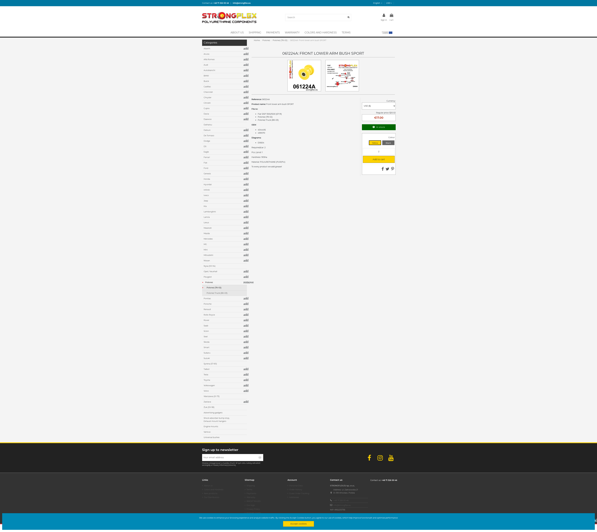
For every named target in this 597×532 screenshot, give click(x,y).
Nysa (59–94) (209, 266)
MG (205, 244)
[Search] (348, 17)
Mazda (207, 233)
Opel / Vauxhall (210, 271)
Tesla (206, 374)
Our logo (251, 505)
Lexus (206, 222)
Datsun (207, 130)
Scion (206, 331)
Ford (206, 168)
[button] (387, 33)
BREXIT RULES (253, 501)
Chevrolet (208, 92)
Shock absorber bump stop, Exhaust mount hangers (217, 419)
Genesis (207, 173)
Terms (249, 489)
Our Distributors (211, 497)
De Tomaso (209, 135)
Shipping (251, 485)
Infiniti (207, 190)
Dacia (206, 114)
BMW (206, 76)
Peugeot (208, 277)
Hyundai (208, 184)
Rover (206, 320)
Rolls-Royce (209, 315)
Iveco (206, 195)
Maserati (208, 228)
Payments (251, 493)
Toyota (207, 380)
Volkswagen (209, 385)
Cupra (206, 108)
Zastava (207, 402)
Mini (206, 250)
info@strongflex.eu (342, 505)
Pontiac (207, 298)
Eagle (206, 152)
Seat (206, 336)
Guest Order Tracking (299, 493)
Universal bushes (212, 437)
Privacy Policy (253, 509)
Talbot (207, 369)
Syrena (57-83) (210, 364)
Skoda (206, 342)
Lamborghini (210, 211)
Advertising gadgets (213, 412)
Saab (206, 325)
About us (208, 485)
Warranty (251, 497)
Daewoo (208, 119)
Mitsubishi (208, 255)
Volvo (206, 391)
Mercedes (208, 239)
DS (205, 146)
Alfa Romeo (209, 59)
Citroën (207, 103)
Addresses (294, 497)
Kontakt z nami (254, 513)
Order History (295, 489)
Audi (206, 65)
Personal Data (296, 485)
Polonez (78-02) (214, 287)
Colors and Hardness (213, 489)
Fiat (205, 163)
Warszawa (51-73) (212, 396)
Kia (205, 206)
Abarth (207, 48)
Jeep (206, 201)
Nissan (207, 260)
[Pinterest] (392, 170)
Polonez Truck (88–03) (217, 293)
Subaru (207, 353)
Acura (206, 54)
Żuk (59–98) (209, 407)
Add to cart (375, 159)
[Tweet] (387, 170)
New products (210, 493)
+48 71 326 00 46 (341, 500)
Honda (207, 179)
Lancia (207, 217)
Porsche (207, 304)
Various (207, 432)
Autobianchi (209, 70)
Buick (206, 81)
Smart (206, 347)
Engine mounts (211, 426)
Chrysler (207, 97)
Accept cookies (298, 523)
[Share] (383, 170)
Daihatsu (208, 124)
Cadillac (207, 86)
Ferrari (207, 157)
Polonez (209, 282)
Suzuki (207, 358)
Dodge (207, 141)
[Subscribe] (260, 457)
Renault (207, 309)
